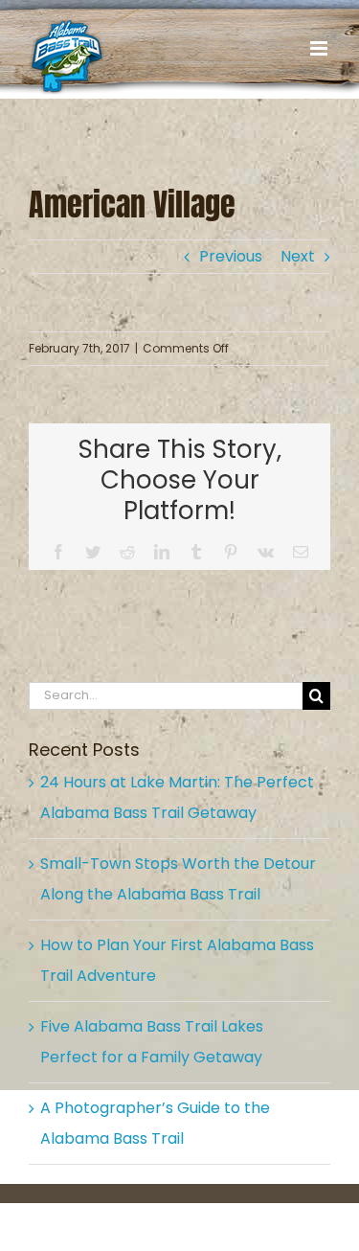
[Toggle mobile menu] (320, 48)
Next (297, 256)
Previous (230, 256)
